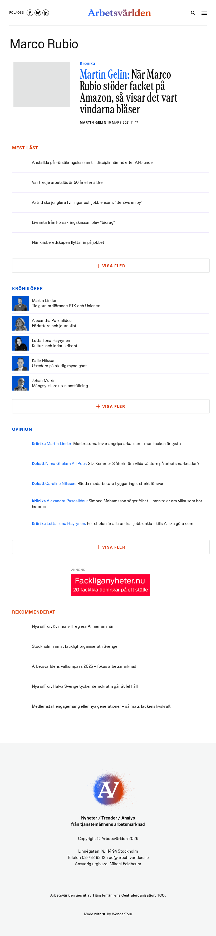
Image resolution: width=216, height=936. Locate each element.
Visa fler (113, 266)
